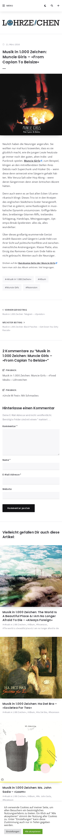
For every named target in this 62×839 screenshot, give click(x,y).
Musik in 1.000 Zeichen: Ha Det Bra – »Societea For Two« (29, 706)
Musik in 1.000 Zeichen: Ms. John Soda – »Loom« (26, 790)
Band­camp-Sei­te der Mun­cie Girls (36, 263)
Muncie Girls (12, 287)
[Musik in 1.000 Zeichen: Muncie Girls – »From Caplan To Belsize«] (31, 104)
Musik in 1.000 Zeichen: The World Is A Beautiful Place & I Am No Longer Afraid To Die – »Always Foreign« (29, 616)
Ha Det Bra (42, 712)
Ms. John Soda (44, 796)
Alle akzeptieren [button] (33, 831)
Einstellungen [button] (12, 831)
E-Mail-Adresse (11, 474)
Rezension (32, 287)
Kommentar (10, 426)
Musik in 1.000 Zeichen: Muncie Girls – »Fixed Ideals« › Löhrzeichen (29, 377)
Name (6, 459)
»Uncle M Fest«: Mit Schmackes (20, 395)
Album (42, 279)
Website (7, 489)
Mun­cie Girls (32, 160)
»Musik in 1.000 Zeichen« (18, 279)
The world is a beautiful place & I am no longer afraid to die (31, 628)
